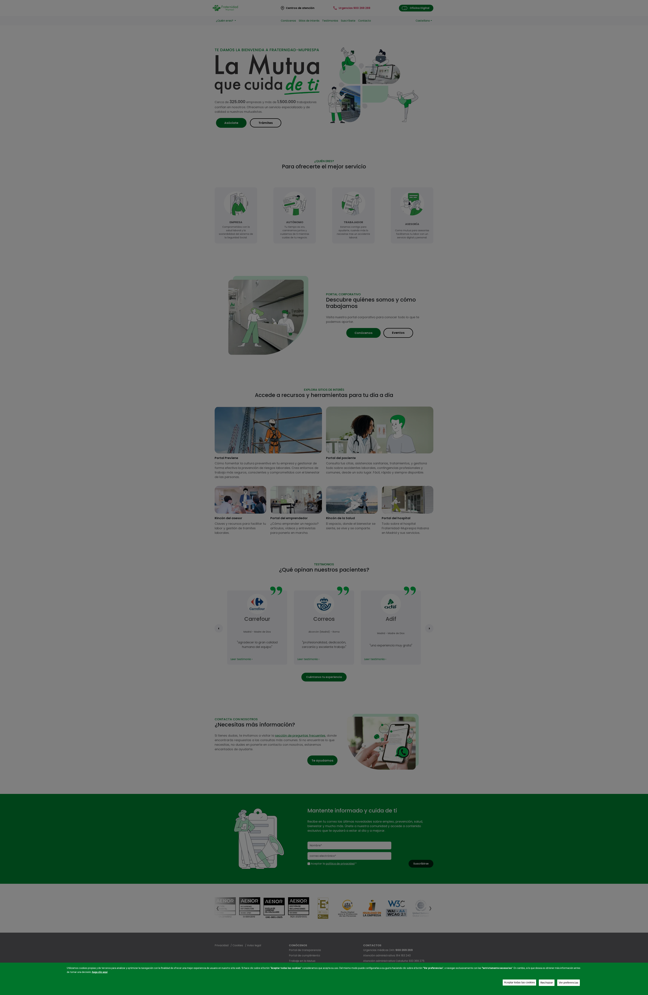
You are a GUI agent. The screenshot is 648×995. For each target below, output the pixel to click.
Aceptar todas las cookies (519, 982)
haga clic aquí (99, 972)
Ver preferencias (568, 982)
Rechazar (546, 983)
